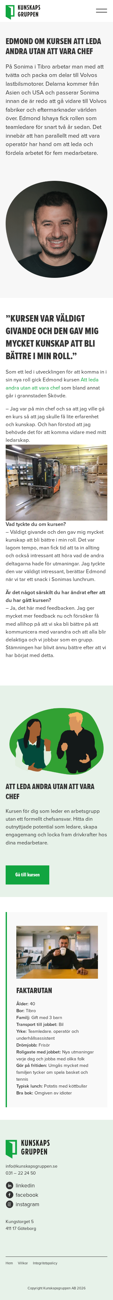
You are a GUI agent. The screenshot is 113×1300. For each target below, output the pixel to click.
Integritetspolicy (45, 1263)
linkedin (25, 1185)
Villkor (23, 1263)
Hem (9, 1263)
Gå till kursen (27, 875)
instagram (27, 1204)
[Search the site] (87, 11)
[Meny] (101, 11)
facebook (27, 1195)
